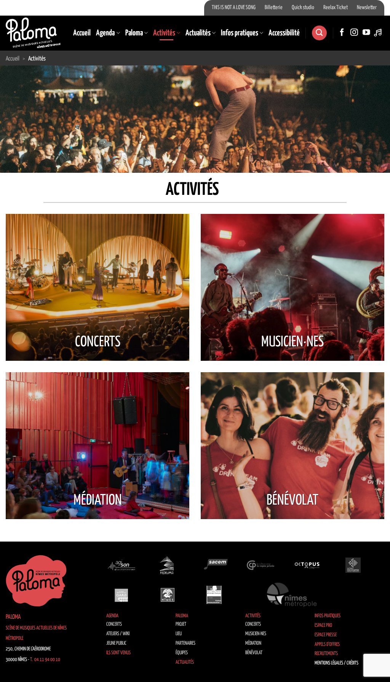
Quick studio (303, 7)
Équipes (182, 652)
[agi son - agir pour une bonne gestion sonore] (121, 564)
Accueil (82, 33)
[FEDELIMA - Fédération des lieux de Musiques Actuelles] (167, 564)
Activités (164, 33)
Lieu (179, 633)
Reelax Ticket (335, 7)
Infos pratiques (239, 33)
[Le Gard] (121, 595)
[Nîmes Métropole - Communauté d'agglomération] (291, 595)
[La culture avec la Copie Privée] (260, 564)
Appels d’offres (327, 644)
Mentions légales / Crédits (336, 663)
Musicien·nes (255, 633)
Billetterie (274, 7)
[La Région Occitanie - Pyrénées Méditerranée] (353, 564)
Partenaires (185, 643)
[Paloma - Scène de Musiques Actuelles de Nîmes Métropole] (33, 33)
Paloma (134, 33)
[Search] (319, 32)
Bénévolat (253, 652)
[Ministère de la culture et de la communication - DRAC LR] (214, 595)
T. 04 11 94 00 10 (45, 659)
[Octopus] (307, 564)
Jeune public (116, 643)
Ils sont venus (118, 652)
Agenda (105, 33)
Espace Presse (326, 635)
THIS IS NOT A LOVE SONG (234, 7)
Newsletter (367, 7)
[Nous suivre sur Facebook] (342, 33)
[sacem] (214, 564)
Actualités (198, 33)
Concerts (114, 624)
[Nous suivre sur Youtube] (366, 33)
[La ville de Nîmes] (167, 595)
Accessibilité (284, 33)
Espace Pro (323, 625)
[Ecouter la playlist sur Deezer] (378, 33)
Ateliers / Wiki (117, 633)
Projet (181, 624)
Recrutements (326, 653)
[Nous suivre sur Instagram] (354, 33)
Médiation (253, 643)
